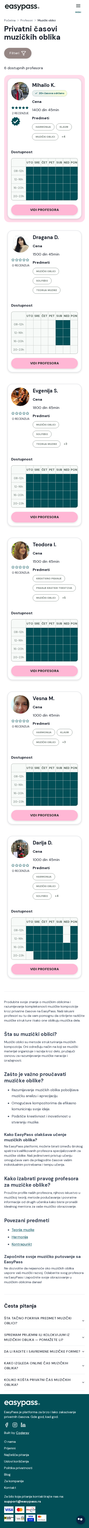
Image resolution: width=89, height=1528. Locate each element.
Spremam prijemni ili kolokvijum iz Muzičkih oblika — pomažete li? (37, 1337)
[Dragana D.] (20, 243)
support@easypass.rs (22, 1501)
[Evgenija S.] (20, 397)
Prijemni (10, 1448)
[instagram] (14, 1424)
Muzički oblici (45, 136)
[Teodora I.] (20, 550)
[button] (78, 6)
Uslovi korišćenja (16, 1461)
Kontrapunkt (22, 1244)
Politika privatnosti (18, 1468)
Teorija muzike (46, 290)
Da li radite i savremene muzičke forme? (42, 1351)
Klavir (64, 127)
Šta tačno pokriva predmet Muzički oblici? (38, 1320)
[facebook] (6, 1424)
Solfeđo (42, 280)
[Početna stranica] (22, 7)
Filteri (14, 53)
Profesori (26, 20)
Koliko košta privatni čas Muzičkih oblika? (37, 1382)
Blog (7, 1474)
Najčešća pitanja (16, 1455)
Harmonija (43, 127)
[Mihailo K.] (20, 91)
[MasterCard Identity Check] (41, 1518)
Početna (10, 20)
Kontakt (10, 1487)
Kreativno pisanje (48, 578)
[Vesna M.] (20, 704)
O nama (10, 1441)
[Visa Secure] (30, 1518)
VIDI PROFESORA (44, 210)
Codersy (22, 1433)
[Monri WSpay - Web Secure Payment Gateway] (19, 1518)
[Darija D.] (20, 849)
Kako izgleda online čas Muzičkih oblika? (36, 1365)
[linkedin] (23, 1424)
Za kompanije (14, 1481)
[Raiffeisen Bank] (8, 1518)
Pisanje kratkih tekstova (54, 588)
